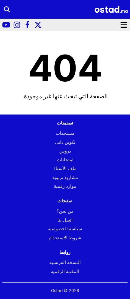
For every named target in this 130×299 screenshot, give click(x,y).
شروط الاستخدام (65, 238)
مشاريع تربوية (65, 177)
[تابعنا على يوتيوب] (6, 25)
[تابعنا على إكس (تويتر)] (38, 25)
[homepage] (111, 9)
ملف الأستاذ (65, 168)
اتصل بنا (65, 220)
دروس (65, 151)
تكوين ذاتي (65, 142)
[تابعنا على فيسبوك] (27, 25)
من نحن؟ (65, 211)
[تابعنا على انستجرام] (17, 25)
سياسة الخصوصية (65, 228)
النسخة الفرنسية (65, 262)
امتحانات (65, 159)
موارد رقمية (65, 186)
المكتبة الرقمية (65, 271)
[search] (6, 9)
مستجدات (65, 133)
